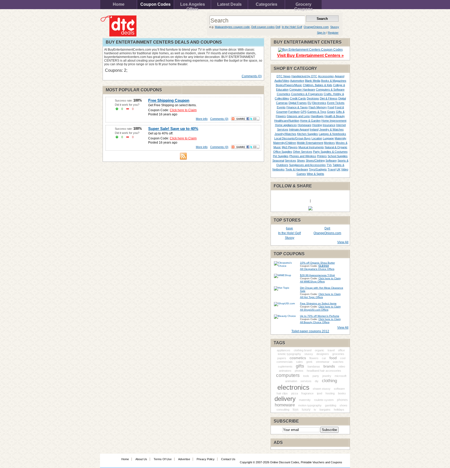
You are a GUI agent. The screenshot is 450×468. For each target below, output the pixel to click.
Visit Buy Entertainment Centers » (310, 55)
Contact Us (228, 459)
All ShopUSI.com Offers (314, 309)
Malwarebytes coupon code (232, 26)
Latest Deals (229, 4)
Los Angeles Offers (192, 5)
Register (333, 32)
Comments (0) (252, 76)
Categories (266, 4)
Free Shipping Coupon (168, 100)
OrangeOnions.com (316, 26)
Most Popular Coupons (134, 90)
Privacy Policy (206, 459)
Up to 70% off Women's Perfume (319, 316)
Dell (278, 26)
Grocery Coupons (303, 5)
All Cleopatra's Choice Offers (317, 269)
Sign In (321, 32)
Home (118, 4)
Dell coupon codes (263, 26)
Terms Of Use (163, 459)
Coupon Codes (155, 4)
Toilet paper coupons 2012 (310, 331)
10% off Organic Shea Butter (317, 262)
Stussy (334, 26)
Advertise (184, 459)
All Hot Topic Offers (311, 297)
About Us (141, 459)
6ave (289, 228)
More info (202, 118)
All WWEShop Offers (312, 281)
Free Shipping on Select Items (318, 303)
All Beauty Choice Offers (314, 322)
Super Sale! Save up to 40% (173, 128)
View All (342, 242)
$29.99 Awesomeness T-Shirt (317, 275)
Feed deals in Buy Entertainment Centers (183, 156)
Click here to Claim (183, 110)
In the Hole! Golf (292, 26)
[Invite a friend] (310, 209)
